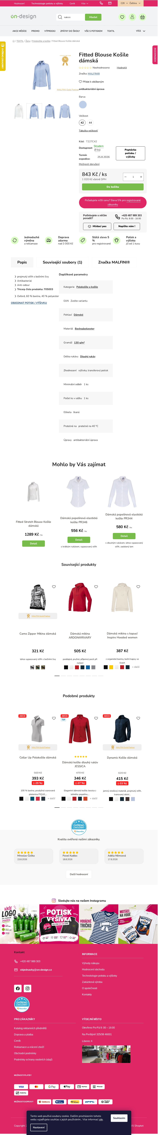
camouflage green (43, 665)
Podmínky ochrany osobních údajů (33, 1059)
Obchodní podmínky (25, 1053)
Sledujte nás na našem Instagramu (82, 901)
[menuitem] (19, 31)
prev (13, 628)
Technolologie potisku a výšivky (47, 3)
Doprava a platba (23, 1034)
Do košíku (113, 187)
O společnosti (89, 988)
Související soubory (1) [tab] (62, 262)
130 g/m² (79, 342)
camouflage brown (37, 665)
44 (90, 122)
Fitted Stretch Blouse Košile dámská (33, 524)
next (144, 628)
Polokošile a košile (87, 287)
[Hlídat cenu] (97, 226)
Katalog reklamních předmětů (30, 1028)
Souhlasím (119, 1118)
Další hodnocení (79, 874)
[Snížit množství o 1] (125, 177)
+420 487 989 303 (132, 215)
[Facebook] (17, 988)
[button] (34, 539)
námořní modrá (82, 665)
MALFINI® (94, 73)
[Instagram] (27, 988)
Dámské (78, 315)
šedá (93, 665)
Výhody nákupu (90, 963)
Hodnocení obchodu (93, 969)
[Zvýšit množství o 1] (141, 177)
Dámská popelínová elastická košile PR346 (79, 520)
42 (82, 122)
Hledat (93, 17)
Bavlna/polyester (84, 328)
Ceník (72, 3)
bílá (71, 665)
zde (101, 1119)
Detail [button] (33, 543)
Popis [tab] (22, 262)
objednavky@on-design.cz (36, 969)
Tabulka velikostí (88, 130)
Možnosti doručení (89, 164)
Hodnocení (19, 3)
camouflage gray (31, 665)
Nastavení (39, 1127)
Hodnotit (122, 67)
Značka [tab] (114, 262)
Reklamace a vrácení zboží (29, 1047)
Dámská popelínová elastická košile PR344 (124, 516)
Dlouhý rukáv (87, 356)
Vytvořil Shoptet (134, 1125)
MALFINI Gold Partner (68, 89)
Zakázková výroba (92, 982)
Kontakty (87, 994)
